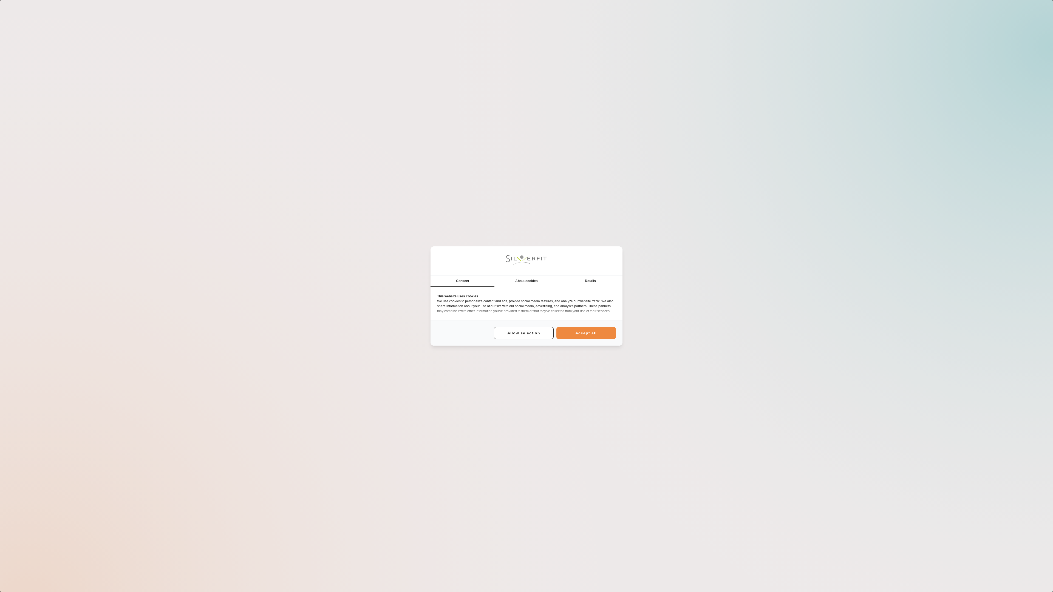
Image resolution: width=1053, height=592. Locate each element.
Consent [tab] (462, 281)
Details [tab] (590, 281)
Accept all (586, 333)
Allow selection (523, 333)
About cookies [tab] (526, 281)
